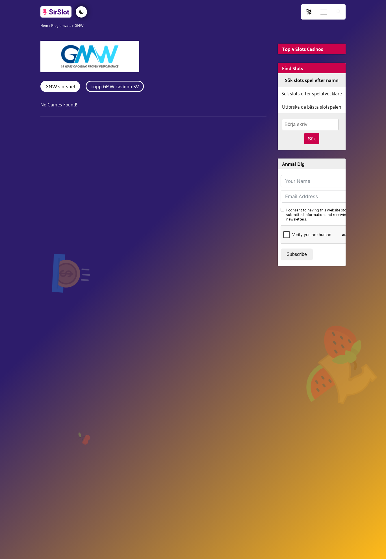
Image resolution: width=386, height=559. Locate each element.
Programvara (61, 25)
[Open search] (338, 12)
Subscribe (297, 254)
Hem (44, 25)
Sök (312, 139)
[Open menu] (323, 12)
